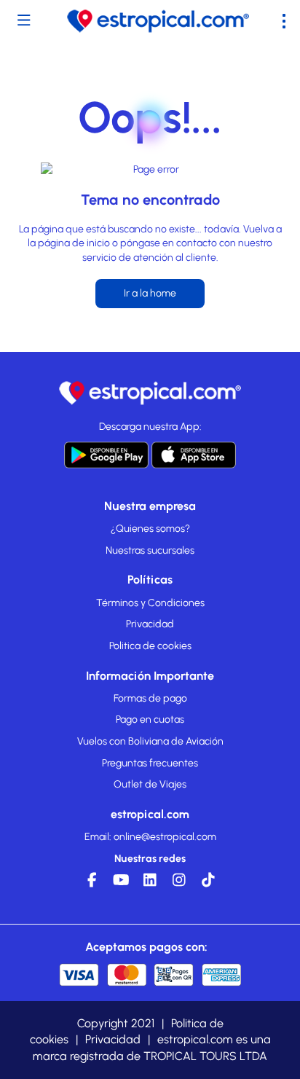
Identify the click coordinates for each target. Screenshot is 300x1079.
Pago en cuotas (150, 719)
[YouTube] (121, 884)
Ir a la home (150, 293)
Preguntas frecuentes (150, 763)
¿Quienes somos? (150, 528)
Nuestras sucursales (150, 550)
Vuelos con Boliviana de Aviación (150, 741)
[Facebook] (92, 884)
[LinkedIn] (150, 884)
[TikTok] (208, 884)
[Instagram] (179, 884)
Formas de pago (150, 698)
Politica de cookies (150, 646)
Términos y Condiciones (150, 603)
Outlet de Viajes (150, 784)
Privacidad (150, 624)
